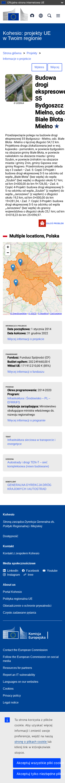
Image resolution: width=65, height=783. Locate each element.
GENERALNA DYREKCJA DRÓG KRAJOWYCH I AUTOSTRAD (29, 487)
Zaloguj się (32, 16)
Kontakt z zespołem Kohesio (21, 553)
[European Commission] (15, 14)
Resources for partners (17, 667)
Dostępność (10, 536)
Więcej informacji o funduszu (25, 371)
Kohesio (8, 514)
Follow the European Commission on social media (31, 658)
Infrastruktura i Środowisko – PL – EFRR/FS (28, 400)
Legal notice (11, 702)
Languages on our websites (20, 681)
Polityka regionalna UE (17, 598)
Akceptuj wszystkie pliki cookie (39, 763)
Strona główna (12, 53)
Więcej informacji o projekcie (25, 339)
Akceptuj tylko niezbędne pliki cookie (39, 774)
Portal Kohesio (12, 591)
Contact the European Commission (25, 650)
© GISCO (32, 313)
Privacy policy (12, 695)
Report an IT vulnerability (19, 674)
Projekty (32, 53)
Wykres (39, 67)
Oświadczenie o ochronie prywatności (27, 605)
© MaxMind (43, 313)
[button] (13, 268)
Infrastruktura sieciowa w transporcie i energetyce (31, 441)
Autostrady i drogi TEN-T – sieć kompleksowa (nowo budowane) (28, 464)
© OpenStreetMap (18, 313)
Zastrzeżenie (56, 313)
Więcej (54, 67)
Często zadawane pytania (19, 612)
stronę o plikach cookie (30, 741)
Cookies (8, 688)
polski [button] (41, 16)
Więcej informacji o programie (26, 420)
